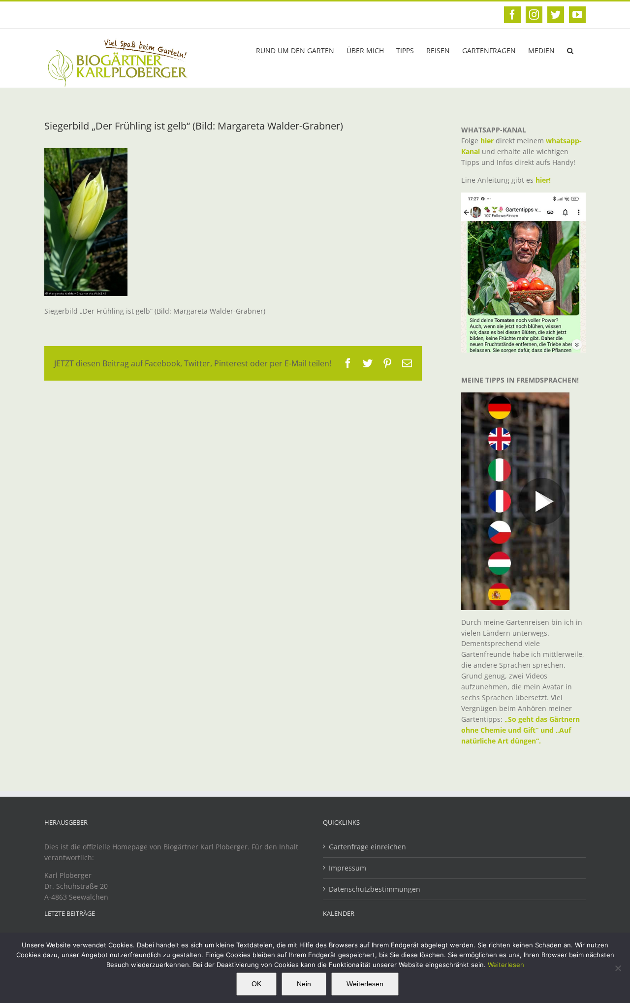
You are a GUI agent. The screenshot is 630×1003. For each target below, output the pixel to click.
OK (256, 984)
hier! (544, 180)
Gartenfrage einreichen (367, 846)
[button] (570, 50)
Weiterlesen (506, 965)
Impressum (347, 868)
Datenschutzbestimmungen (374, 889)
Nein (304, 984)
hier (487, 140)
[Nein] (618, 968)
